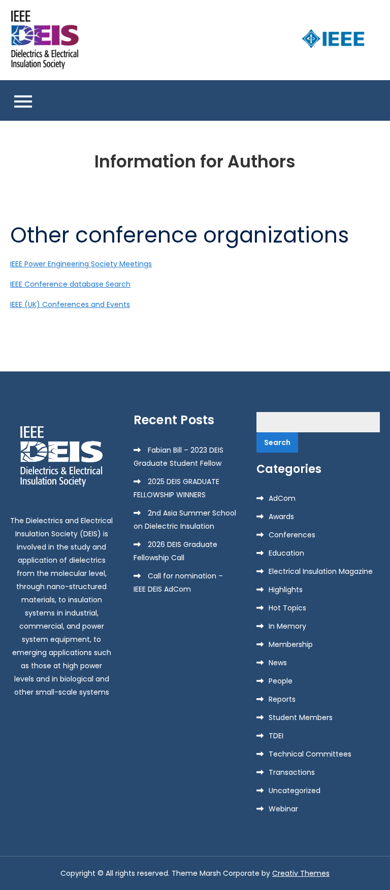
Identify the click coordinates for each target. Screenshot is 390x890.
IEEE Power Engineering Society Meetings (81, 264)
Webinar (283, 809)
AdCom (282, 498)
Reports (282, 699)
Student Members (301, 717)
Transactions (292, 772)
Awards (281, 516)
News (278, 663)
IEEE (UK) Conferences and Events (70, 304)
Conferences (292, 535)
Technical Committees (310, 754)
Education (286, 553)
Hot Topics (287, 608)
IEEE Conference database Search (70, 284)
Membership (291, 644)
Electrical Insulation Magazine (321, 571)
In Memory (287, 626)
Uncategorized (294, 790)
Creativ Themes (301, 873)
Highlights (286, 590)
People (280, 681)
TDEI (276, 736)
